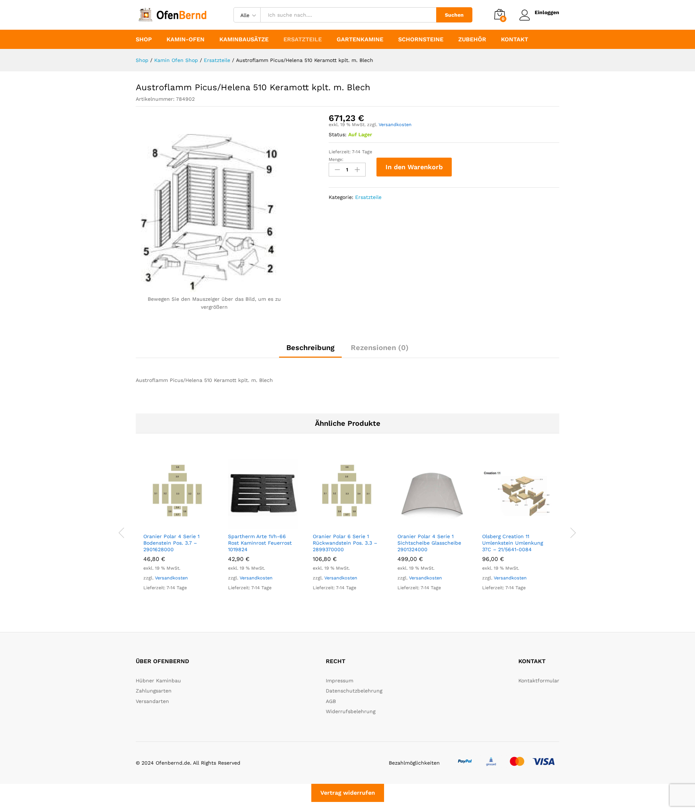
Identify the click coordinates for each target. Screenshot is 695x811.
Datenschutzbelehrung (354, 691)
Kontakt (514, 39)
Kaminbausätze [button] (244, 39)
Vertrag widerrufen (347, 792)
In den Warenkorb (414, 167)
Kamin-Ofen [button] (186, 39)
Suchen (454, 15)
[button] (170, 524)
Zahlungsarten (154, 691)
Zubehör (472, 39)
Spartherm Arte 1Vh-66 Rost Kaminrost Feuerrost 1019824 (260, 542)
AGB (331, 701)
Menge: (336, 159)
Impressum (339, 680)
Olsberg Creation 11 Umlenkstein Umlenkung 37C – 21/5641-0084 (512, 542)
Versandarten (152, 701)
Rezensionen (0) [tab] (380, 347)
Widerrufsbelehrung (350, 711)
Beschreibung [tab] (310, 347)
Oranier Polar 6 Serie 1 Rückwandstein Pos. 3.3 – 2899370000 (345, 542)
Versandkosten (395, 124)
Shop (144, 39)
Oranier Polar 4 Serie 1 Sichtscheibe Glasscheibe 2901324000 (429, 542)
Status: (337, 134)
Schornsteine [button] (420, 39)
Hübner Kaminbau (158, 680)
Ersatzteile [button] (302, 39)
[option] (178, 532)
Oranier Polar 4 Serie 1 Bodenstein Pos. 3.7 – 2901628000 (171, 542)
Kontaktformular (538, 680)
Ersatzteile (368, 197)
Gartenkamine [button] (360, 39)
